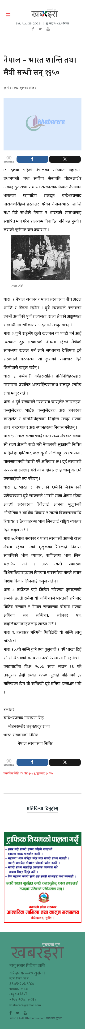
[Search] (78, 15)
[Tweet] (65, 159)
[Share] (32, 159)
